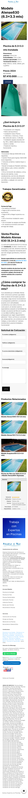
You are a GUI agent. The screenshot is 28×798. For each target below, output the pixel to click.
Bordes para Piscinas (8, 605)
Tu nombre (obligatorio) (9, 334)
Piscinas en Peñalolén (8, 635)
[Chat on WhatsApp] (10, 653)
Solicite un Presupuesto (11, 663)
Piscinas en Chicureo (8, 639)
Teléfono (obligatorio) (8, 343)
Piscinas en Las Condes (9, 632)
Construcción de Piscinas (9, 616)
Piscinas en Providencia (15, 633)
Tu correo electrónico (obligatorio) (12, 351)
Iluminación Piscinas (8, 599)
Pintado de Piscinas (8, 619)
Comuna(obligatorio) (8, 359)
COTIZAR (8, 82)
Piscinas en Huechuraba (13, 641)
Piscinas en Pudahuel (14, 638)
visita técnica (12, 657)
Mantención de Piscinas (9, 621)
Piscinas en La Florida (12, 636)
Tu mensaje (5, 367)
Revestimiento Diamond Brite (10, 624)
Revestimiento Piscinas (9, 607)
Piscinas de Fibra (7, 594)
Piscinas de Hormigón (8, 592)
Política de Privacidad (8, 678)
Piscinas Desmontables (9, 597)
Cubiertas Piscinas (8, 602)
